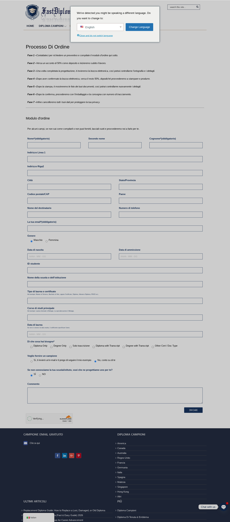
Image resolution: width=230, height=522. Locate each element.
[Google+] (71, 455)
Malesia (121, 482)
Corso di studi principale (50, 309)
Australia (121, 453)
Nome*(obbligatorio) (38, 138)
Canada (121, 448)
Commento (33, 384)
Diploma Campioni (126, 510)
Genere (31, 235)
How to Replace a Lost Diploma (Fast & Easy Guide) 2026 (53, 515)
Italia (119, 472)
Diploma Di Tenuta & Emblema (133, 517)
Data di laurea (48, 325)
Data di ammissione (129, 249)
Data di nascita (35, 249)
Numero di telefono (129, 208)
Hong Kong (123, 491)
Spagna (121, 477)
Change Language (139, 26)
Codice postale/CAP (38, 194)
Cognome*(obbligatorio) (162, 138)
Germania (122, 467)
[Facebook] (57, 455)
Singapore (122, 487)
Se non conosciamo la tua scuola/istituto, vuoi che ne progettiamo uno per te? (69, 370)
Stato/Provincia (127, 180)
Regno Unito (123, 457)
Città (30, 180)
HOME (30, 26)
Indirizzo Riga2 (35, 166)
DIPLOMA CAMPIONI (51, 26)
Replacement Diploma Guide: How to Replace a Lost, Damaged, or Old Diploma (64, 510)
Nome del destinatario (39, 208)
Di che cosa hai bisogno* (40, 341)
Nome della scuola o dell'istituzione (46, 277)
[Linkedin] (64, 455)
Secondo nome (96, 138)
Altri (119, 496)
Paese (122, 194)
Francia (121, 462)
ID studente (33, 263)
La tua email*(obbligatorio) (41, 222)
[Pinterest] (78, 455)
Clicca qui (35, 443)
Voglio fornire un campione (42, 355)
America (121, 443)
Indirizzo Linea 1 (36, 152)
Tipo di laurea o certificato (63, 292)
